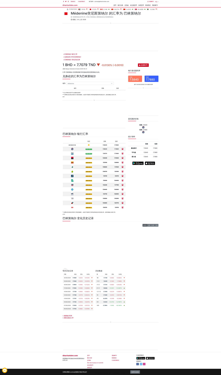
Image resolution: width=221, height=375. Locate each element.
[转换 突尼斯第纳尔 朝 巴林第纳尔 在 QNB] (122, 149)
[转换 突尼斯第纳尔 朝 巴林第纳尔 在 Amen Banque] (122, 167)
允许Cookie (135, 372)
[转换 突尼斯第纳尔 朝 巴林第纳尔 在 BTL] (122, 203)
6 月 (153, 225)
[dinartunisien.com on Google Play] (140, 358)
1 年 (156, 225)
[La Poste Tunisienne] (72, 194)
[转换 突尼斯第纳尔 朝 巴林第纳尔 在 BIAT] (122, 176)
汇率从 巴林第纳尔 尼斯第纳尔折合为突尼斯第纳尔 (99, 17)
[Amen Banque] (72, 167)
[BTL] (72, 203)
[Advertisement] (110, 37)
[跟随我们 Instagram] (68, 1)
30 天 (144, 225)
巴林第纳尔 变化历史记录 (72, 59)
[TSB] (72, 198)
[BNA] (72, 180)
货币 (115, 5)
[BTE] (72, 185)
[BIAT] (72, 176)
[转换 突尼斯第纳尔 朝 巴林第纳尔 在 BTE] (122, 185)
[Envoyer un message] (4, 370)
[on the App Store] (150, 163)
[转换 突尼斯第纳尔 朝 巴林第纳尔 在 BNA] (122, 180)
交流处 (127, 5)
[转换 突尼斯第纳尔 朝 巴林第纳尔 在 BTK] (122, 153)
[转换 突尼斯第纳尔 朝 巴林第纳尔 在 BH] (122, 207)
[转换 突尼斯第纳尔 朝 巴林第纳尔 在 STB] (122, 189)
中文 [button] (156, 1)
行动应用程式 (81, 1)
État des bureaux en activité (95, 362)
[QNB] (72, 149)
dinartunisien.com (70, 5)
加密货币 (141, 5)
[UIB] (72, 158)
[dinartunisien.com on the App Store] (150, 358)
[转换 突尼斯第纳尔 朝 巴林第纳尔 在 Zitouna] (122, 171)
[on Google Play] (138, 163)
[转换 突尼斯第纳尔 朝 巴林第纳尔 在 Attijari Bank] (122, 162)
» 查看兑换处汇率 (68, 318)
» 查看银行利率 (67, 316)
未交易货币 (133, 5)
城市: (64, 83)
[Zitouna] (72, 171)
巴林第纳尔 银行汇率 (70, 54)
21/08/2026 (73, 9)
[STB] (72, 189)
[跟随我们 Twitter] (66, 1)
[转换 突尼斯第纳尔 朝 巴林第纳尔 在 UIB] (122, 158)
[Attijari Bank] (72, 162)
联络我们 (73, 1)
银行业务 (120, 5)
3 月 (149, 225)
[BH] (72, 207)
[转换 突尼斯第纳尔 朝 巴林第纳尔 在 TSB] (122, 198)
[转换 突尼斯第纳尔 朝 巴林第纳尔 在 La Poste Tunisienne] (122, 194)
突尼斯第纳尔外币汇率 (79, 17)
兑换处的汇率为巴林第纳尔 (72, 57)
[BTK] (72, 153)
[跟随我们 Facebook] (64, 1)
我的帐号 (151, 1)
